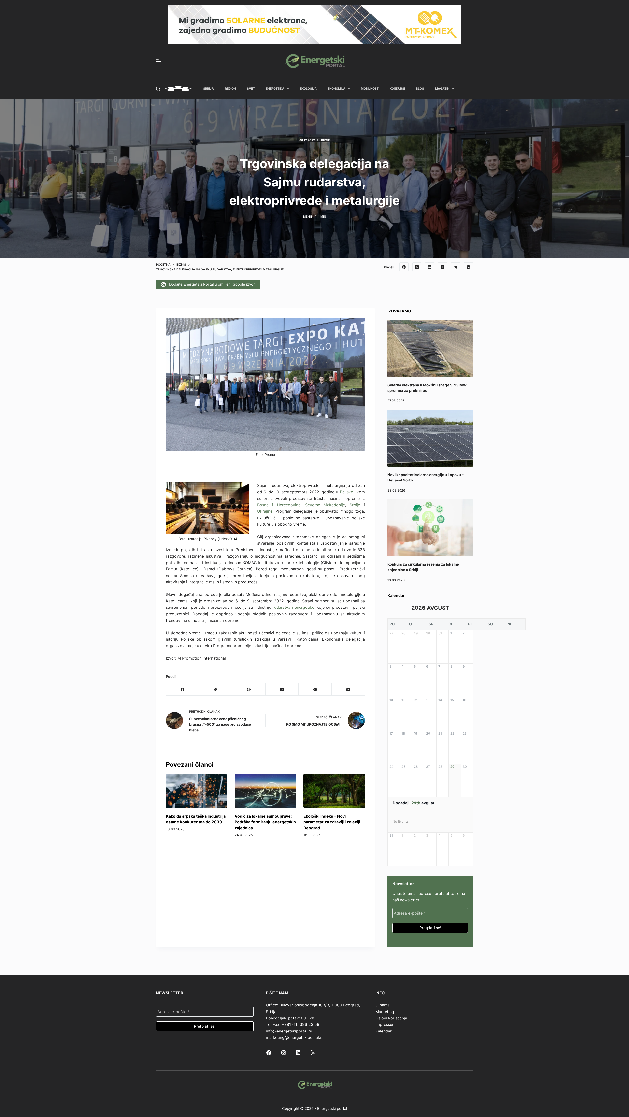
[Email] (348, 689)
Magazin (442, 88)
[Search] (158, 89)
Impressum (385, 1024)
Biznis (326, 140)
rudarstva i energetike (293, 607)
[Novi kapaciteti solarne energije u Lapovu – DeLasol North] (430, 438)
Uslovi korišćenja (391, 1018)
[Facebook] (404, 267)
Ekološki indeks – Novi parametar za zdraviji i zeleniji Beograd (331, 822)
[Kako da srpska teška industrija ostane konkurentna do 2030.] (196, 791)
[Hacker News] (442, 267)
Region (230, 88)
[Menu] (158, 61)
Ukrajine (264, 511)
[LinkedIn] (429, 267)
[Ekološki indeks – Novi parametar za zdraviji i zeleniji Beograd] (334, 791)
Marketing (384, 1011)
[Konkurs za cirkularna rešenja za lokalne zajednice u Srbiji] (430, 527)
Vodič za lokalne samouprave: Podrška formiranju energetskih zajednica (265, 822)
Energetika (275, 88)
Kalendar (383, 1031)
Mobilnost (370, 88)
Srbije (355, 504)
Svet (251, 88)
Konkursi (397, 88)
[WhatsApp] (468, 267)
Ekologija (308, 88)
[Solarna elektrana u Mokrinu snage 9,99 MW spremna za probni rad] (430, 348)
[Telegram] (455, 267)
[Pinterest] (249, 689)
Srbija (208, 88)
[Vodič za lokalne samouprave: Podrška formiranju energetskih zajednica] (265, 791)
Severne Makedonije (325, 504)
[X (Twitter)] (417, 267)
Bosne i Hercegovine (278, 504)
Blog (420, 88)
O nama (382, 1005)
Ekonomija (336, 88)
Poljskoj (347, 491)
